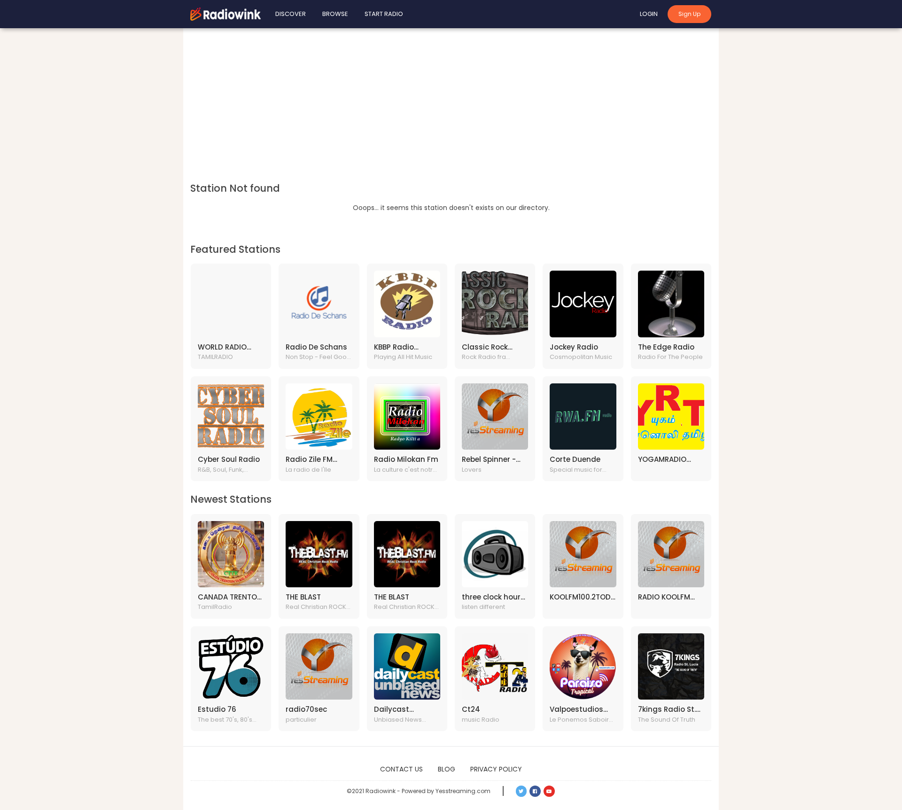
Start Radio (384, 13)
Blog (446, 769)
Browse (335, 13)
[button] (521, 791)
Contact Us (401, 769)
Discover (290, 13)
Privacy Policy (496, 769)
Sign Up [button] (689, 14)
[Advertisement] (451, 108)
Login (649, 13)
